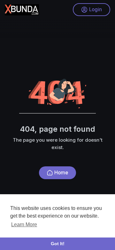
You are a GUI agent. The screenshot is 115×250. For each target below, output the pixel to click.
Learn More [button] (24, 224)
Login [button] (95, 9)
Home (61, 173)
